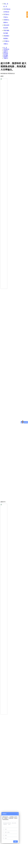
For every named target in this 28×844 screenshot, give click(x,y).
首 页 (5, 47)
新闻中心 (5, 52)
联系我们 (5, 56)
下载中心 (5, 58)
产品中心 (5, 50)
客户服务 (5, 55)
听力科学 (5, 53)
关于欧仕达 (6, 49)
